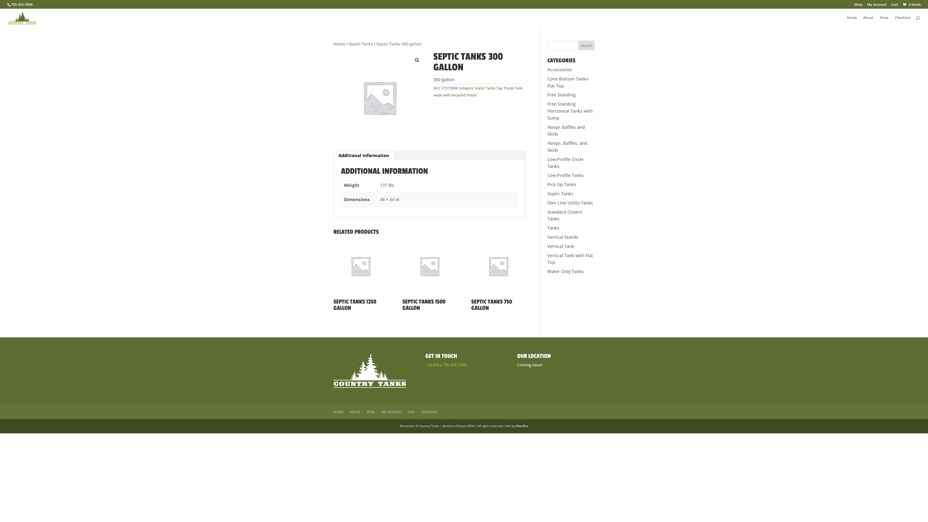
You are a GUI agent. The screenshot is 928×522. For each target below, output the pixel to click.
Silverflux (522, 426)
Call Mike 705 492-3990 (446, 365)
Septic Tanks (361, 44)
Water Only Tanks (565, 271)
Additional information (364, 155)
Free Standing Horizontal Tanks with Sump (570, 111)
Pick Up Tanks (561, 184)
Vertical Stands (562, 237)
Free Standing (561, 95)
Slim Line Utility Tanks (570, 203)
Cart (894, 5)
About (868, 18)
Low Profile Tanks (565, 175)
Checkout (903, 18)
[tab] (364, 155)
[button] (417, 60)
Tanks (553, 228)
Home (852, 18)
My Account (877, 5)
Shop (858, 5)
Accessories (559, 69)
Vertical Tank (560, 246)
